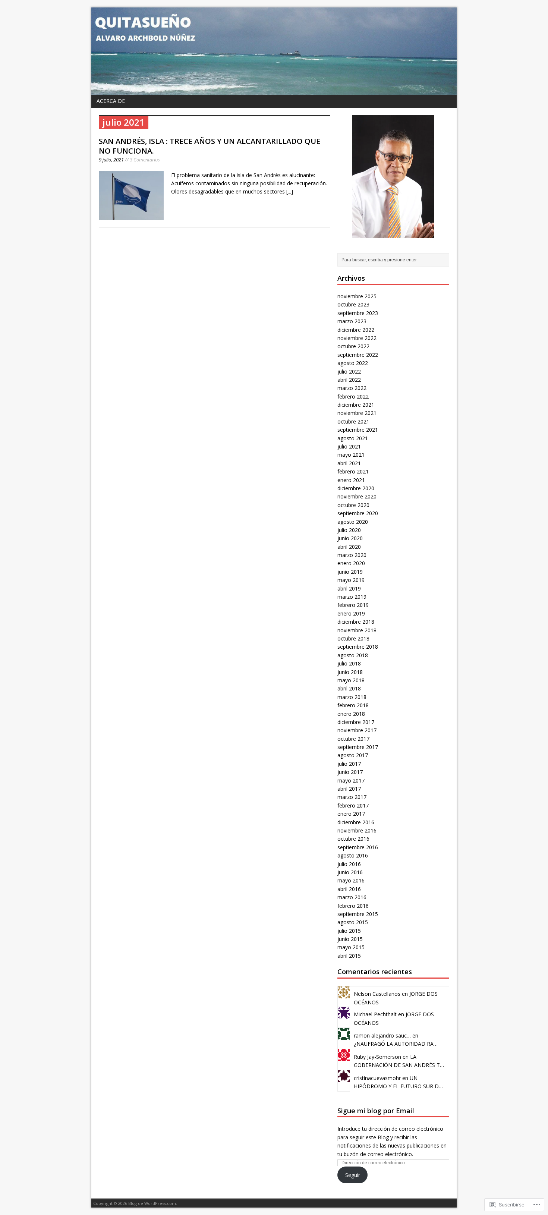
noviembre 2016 (357, 830)
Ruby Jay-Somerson (377, 1056)
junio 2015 (350, 938)
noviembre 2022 (357, 337)
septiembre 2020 (357, 513)
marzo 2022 (351, 387)
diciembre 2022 (355, 329)
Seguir (352, 1174)
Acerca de (111, 100)
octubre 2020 (353, 505)
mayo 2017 (351, 780)
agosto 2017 (352, 755)
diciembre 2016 (355, 822)
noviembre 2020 (357, 496)
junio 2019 (350, 571)
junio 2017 (350, 771)
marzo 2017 (351, 796)
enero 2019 (351, 613)
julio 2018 (349, 663)
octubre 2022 (353, 346)
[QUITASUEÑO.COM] (274, 51)
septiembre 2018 (357, 646)
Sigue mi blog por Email (375, 1110)
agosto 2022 (352, 362)
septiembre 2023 (357, 313)
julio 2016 (349, 864)
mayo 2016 (351, 880)
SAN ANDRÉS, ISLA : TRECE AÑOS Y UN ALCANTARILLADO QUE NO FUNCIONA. (209, 146)
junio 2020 (350, 538)
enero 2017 (351, 813)
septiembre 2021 (357, 429)
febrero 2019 (353, 604)
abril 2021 (349, 463)
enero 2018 (351, 713)
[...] (289, 191)
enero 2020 (351, 563)
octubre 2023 (353, 304)
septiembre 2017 (357, 746)
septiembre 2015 (357, 913)
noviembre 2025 (357, 296)
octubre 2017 (353, 738)
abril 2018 (349, 688)
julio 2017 (349, 763)
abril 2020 (349, 546)
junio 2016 (350, 872)
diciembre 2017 (355, 721)
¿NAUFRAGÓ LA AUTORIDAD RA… (396, 1043)
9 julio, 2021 (111, 159)
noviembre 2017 (357, 730)
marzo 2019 (351, 596)
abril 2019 (349, 588)
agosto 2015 (352, 922)
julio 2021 (349, 446)
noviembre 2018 (357, 630)
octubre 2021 (353, 421)
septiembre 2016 (357, 847)
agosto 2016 (352, 855)
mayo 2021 (351, 454)
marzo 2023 (351, 321)
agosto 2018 (352, 655)
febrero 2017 (353, 805)
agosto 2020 (352, 521)
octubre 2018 (353, 638)
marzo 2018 (351, 697)
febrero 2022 (353, 396)
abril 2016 (349, 889)
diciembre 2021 (355, 404)
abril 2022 (349, 379)
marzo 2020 (351, 554)
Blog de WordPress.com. (152, 1203)
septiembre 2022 (357, 354)
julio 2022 (349, 371)
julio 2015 (349, 930)
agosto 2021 (352, 438)
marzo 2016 (351, 897)
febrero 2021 (353, 471)
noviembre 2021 (357, 412)
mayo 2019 (351, 579)
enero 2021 (351, 480)
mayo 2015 (351, 947)
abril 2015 (349, 955)
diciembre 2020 (355, 488)
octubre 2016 (353, 838)
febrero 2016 (353, 905)
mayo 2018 (351, 680)
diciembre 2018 (355, 621)
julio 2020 (349, 529)
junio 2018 (350, 672)
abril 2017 (349, 788)
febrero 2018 (353, 705)
